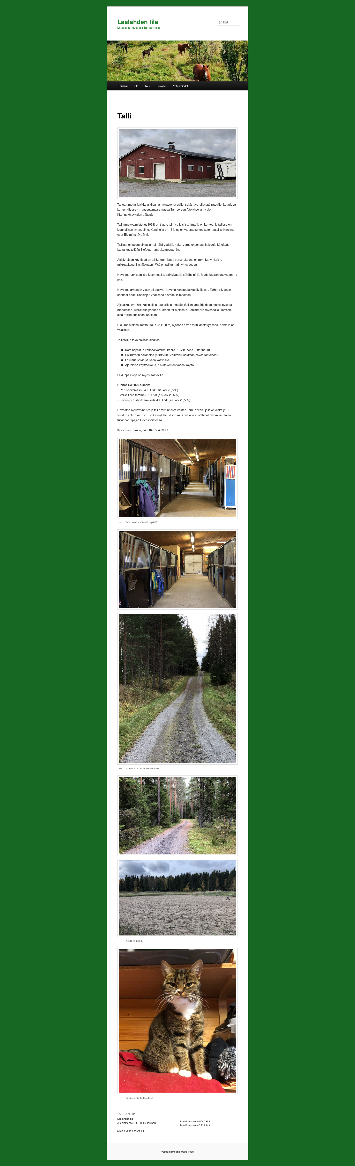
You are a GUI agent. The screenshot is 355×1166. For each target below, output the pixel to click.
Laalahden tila (137, 21)
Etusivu (123, 86)
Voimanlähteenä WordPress (177, 1151)
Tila (136, 86)
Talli (147, 86)
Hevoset (161, 86)
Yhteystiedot (180, 86)
